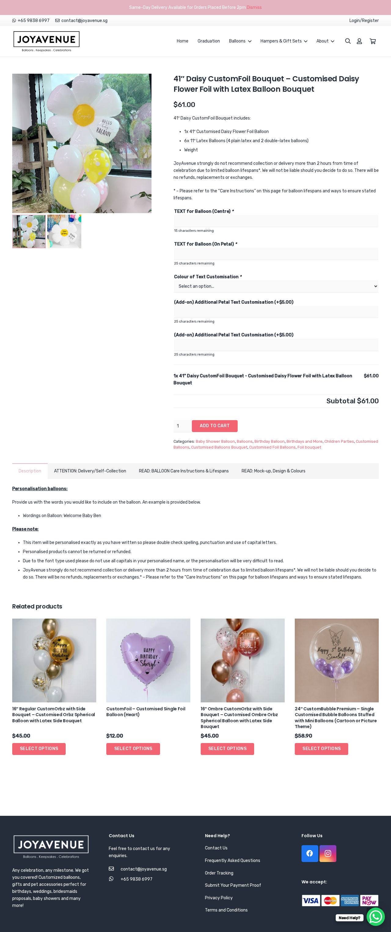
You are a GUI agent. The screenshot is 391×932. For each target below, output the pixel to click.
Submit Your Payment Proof (233, 885)
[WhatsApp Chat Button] (376, 917)
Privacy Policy (219, 898)
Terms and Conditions (226, 910)
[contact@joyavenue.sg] (115, 869)
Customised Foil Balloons (272, 447)
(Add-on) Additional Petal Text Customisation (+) (234, 302)
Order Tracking (219, 873)
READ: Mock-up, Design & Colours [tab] (273, 471)
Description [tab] (30, 471)
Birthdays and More (305, 441)
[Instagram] (328, 853)
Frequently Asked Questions (232, 860)
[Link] (46, 41)
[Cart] (373, 41)
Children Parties (339, 441)
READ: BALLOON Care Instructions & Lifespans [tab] (184, 471)
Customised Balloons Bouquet (219, 447)
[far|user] (359, 41)
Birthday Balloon (269, 441)
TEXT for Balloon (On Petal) (205, 244)
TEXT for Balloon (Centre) (203, 211)
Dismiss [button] (254, 7)
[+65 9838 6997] (115, 879)
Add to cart (215, 425)
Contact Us (216, 848)
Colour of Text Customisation (207, 276)
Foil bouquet (309, 447)
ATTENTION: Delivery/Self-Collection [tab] (90, 471)
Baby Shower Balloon (215, 441)
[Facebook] (309, 853)
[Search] (345, 41)
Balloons (245, 441)
